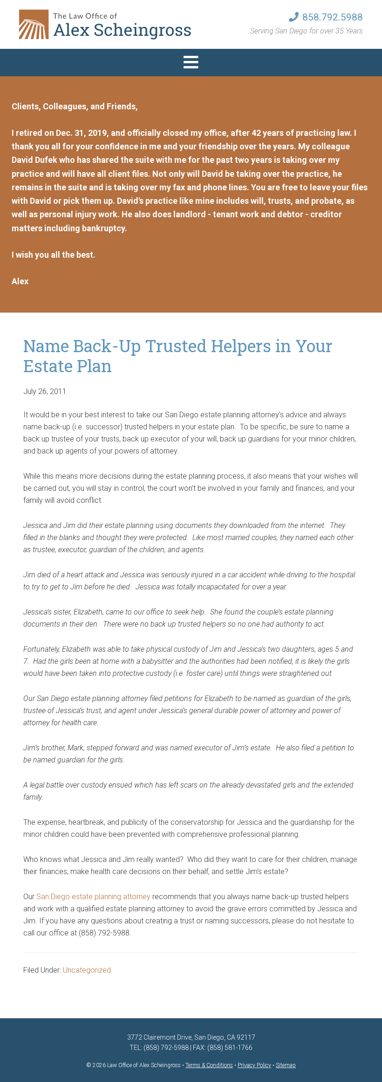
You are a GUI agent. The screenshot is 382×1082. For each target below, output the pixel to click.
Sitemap (286, 1065)
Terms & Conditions (209, 1065)
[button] (191, 62)
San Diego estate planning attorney (93, 896)
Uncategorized (87, 970)
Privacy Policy (254, 1065)
